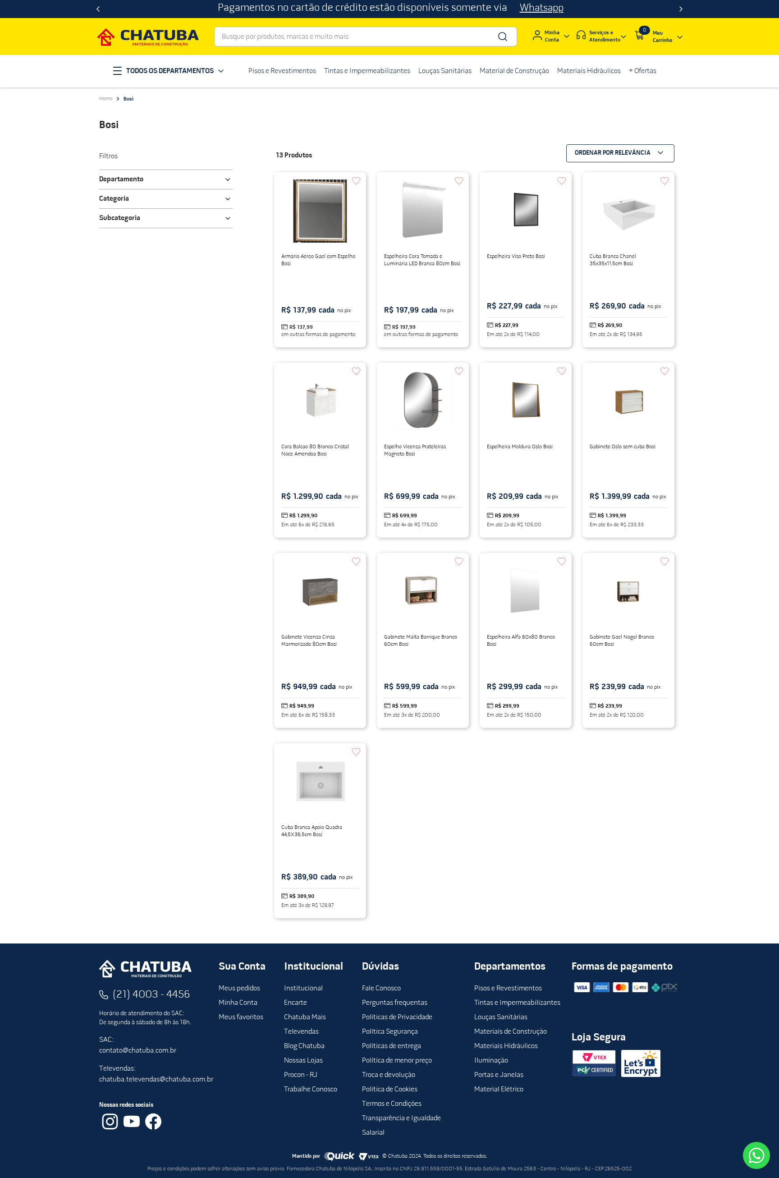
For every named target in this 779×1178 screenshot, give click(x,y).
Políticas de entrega (391, 1046)
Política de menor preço (397, 1060)
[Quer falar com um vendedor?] (756, 1155)
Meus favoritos (241, 1017)
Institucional (303, 988)
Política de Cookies (389, 1089)
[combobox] (365, 36)
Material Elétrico (498, 1089)
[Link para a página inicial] (106, 98)
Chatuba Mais (305, 1017)
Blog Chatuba (304, 1046)
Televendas (301, 1031)
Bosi (128, 99)
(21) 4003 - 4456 (151, 994)
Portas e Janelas (498, 1075)
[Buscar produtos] (502, 36)
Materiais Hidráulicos (506, 1046)
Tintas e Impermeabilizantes (517, 1003)
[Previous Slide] (98, 9)
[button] (166, 179)
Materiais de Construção (510, 1031)
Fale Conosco (381, 988)
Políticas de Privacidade (397, 1017)
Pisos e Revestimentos (508, 988)
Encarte (295, 1003)
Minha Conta (238, 1003)
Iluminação (491, 1060)
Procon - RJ (300, 1075)
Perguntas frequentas (394, 1003)
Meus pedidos (239, 988)
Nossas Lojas (303, 1060)
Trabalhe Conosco (310, 1089)
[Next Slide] (681, 9)
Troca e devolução (388, 1075)
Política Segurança (390, 1031)
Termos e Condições (392, 1104)
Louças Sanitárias (500, 1017)
